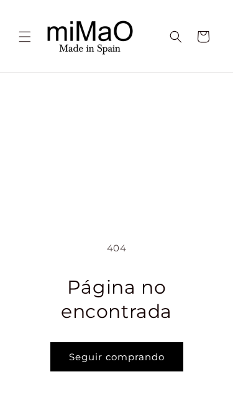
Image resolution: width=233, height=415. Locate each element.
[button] (25, 36)
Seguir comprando (117, 357)
